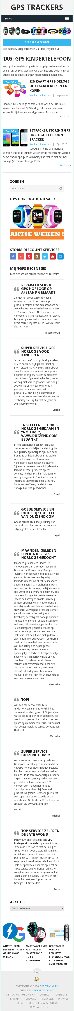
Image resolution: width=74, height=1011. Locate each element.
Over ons (62, 994)
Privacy (63, 998)
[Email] (60, 256)
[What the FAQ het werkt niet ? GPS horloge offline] (14, 932)
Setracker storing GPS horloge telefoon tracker (49, 134)
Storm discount (43, 990)
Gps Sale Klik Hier (37, 42)
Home (20, 1002)
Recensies (47, 998)
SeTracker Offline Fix (20, 994)
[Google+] (21, 256)
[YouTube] (53, 256)
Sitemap (15, 998)
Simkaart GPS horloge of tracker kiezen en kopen (49, 85)
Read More (65, 116)
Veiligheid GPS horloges (45, 1002)
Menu (8, 18)
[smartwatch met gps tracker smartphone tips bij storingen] (37, 932)
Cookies (31, 998)
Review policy (39, 1007)
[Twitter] (45, 256)
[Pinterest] (29, 256)
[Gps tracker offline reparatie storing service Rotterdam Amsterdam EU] (60, 932)
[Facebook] (13, 256)
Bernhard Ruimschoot (40, 95)
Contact (45, 994)
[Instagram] (37, 256)
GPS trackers (37, 7)
